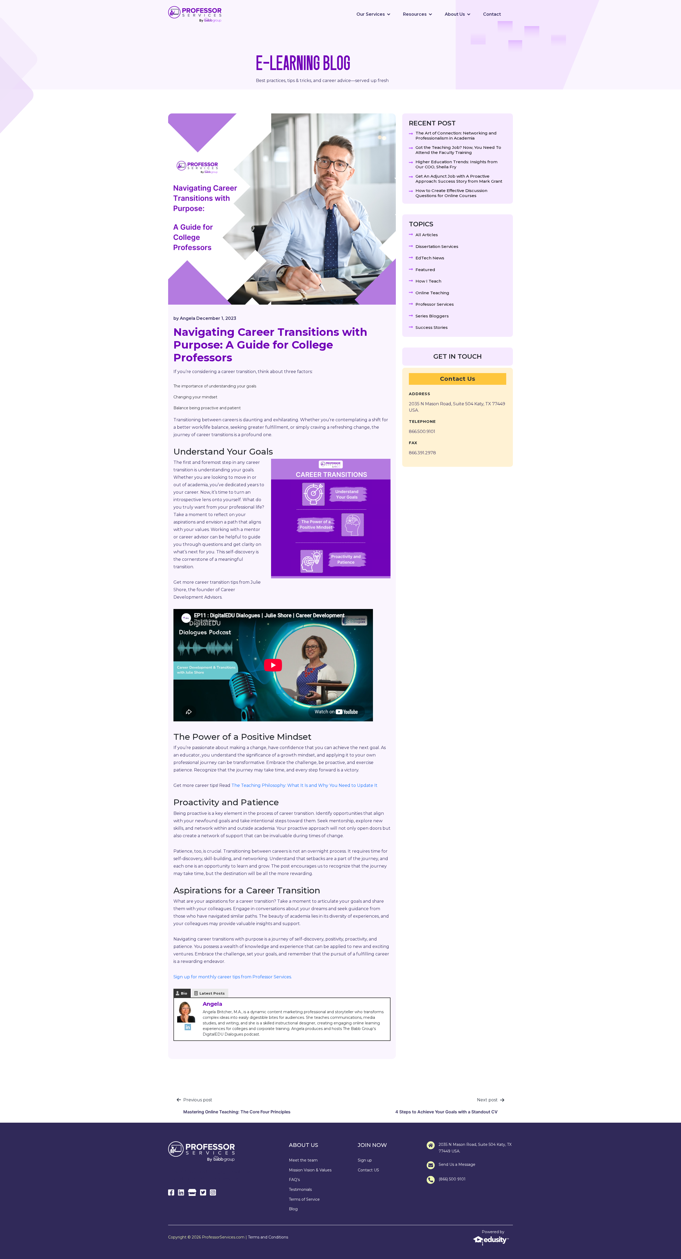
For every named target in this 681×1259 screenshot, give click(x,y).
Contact (492, 14)
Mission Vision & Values (310, 1170)
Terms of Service (304, 1199)
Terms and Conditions (268, 1237)
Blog (293, 1209)
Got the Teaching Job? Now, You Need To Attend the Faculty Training (458, 150)
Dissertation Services (437, 246)
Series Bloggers (432, 315)
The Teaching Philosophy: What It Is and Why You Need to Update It (304, 785)
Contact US (368, 1170)
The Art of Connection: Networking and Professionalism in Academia (456, 135)
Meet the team (303, 1160)
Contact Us (457, 378)
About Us (455, 14)
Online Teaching (432, 292)
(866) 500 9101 (452, 1179)
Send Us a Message (457, 1164)
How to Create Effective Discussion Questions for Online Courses (451, 193)
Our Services (370, 14)
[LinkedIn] (188, 1027)
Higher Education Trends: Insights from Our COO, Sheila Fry (456, 164)
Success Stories (432, 327)
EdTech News (430, 257)
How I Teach (428, 281)
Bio (184, 993)
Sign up (365, 1160)
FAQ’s (294, 1179)
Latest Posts (212, 993)
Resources (415, 14)
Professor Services (435, 304)
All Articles (427, 234)
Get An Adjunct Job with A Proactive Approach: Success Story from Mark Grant (459, 179)
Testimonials (300, 1189)
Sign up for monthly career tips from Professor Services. (232, 976)
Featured (425, 269)
